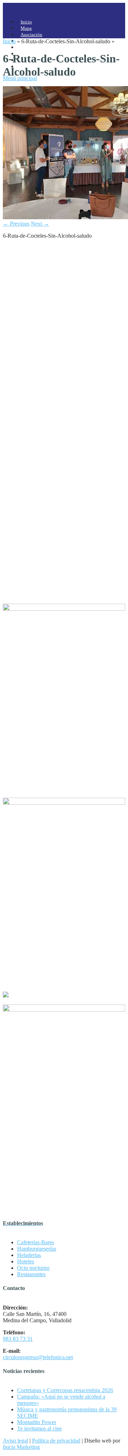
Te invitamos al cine (39, 1428)
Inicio (9, 41)
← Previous (16, 224)
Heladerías (29, 1255)
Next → (40, 224)
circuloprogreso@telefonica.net (38, 1357)
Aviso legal (15, 1441)
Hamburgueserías (36, 1249)
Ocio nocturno (33, 1268)
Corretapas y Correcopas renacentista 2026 (65, 1390)
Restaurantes (31, 1274)
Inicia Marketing (21, 1447)
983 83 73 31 (18, 1339)
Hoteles (25, 1261)
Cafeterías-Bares (35, 1242)
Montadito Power (36, 1422)
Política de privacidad (56, 1441)
